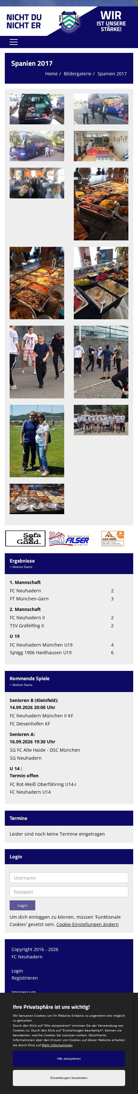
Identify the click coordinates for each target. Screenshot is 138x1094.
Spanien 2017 (112, 74)
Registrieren (25, 978)
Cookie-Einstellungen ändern (87, 924)
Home (51, 74)
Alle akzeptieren (69, 1058)
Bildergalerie (77, 74)
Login (17, 971)
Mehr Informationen (57, 1045)
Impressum (24, 992)
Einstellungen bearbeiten (69, 1078)
